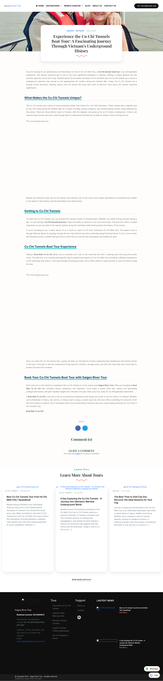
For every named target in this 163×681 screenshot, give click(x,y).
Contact (80, 610)
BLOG (87, 6)
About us (81, 605)
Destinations (52, 6)
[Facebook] (79, 617)
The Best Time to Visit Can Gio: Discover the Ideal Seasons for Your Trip (133, 499)
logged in (78, 453)
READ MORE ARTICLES (81, 579)
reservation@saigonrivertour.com (31, 641)
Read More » (123, 612)
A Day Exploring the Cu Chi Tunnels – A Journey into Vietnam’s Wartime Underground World (81, 501)
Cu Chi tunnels (36, 105)
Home (41, 6)
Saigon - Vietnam (75, 31)
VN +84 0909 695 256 (146, 6)
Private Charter (72, 6)
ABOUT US (97, 6)
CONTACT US (110, 6)
